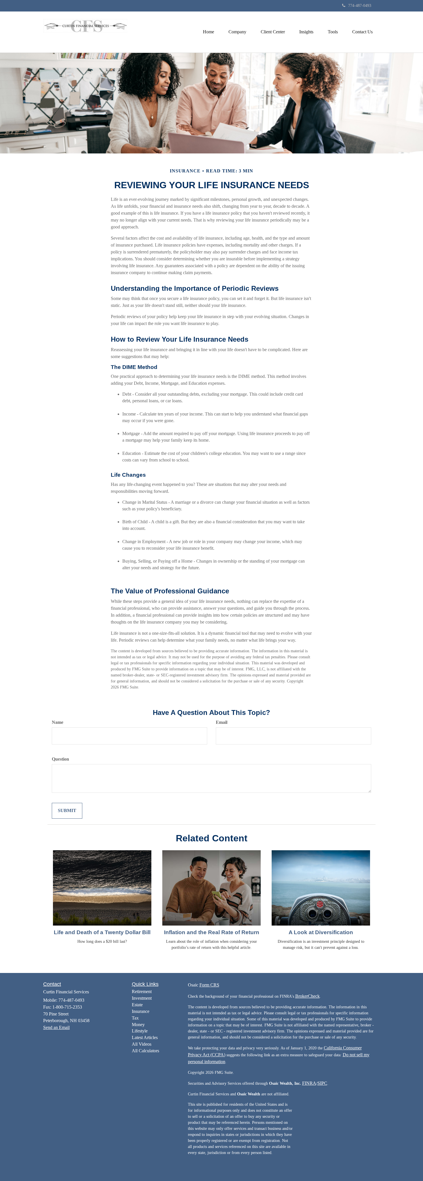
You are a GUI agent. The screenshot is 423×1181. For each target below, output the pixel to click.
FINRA (309, 1083)
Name (57, 722)
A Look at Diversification (321, 932)
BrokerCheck (307, 996)
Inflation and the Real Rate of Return (211, 932)
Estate (137, 1004)
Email (221, 722)
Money (138, 1024)
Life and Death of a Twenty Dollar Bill (102, 932)
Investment (142, 998)
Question (60, 759)
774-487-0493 (359, 5)
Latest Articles (145, 1037)
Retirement (142, 991)
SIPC (322, 1083)
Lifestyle (140, 1030)
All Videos (141, 1044)
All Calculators (145, 1050)
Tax (135, 1017)
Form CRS (209, 984)
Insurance (140, 1011)
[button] (237, 32)
